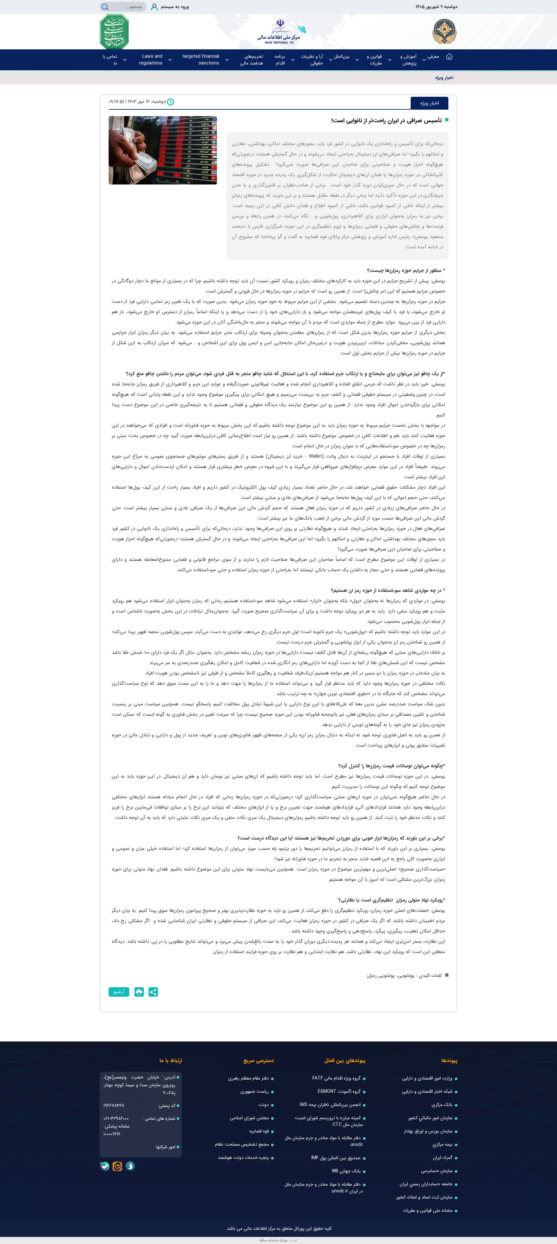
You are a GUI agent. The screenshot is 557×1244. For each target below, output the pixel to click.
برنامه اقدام (280, 60)
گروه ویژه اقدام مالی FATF (336, 1078)
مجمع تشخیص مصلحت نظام (242, 1144)
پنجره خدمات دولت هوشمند (243, 1157)
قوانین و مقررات (374, 60)
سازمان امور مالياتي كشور (430, 1118)
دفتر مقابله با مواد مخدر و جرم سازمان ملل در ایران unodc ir (324, 1188)
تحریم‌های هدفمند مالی (251, 60)
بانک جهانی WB (346, 1171)
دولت (264, 1104)
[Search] (105, 7)
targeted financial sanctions (200, 60)
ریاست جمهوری (254, 1091)
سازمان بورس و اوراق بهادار (428, 1131)
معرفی (433, 56)
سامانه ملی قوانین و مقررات (428, 1210)
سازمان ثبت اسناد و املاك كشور (424, 1197)
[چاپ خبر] (139, 992)
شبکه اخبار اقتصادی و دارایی (427, 1091)
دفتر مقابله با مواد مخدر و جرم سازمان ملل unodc (324, 1141)
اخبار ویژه (444, 78)
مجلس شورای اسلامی (249, 1118)
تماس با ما (110, 60)
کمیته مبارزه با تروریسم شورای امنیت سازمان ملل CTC (329, 1121)
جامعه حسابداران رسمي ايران (426, 1184)
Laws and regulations (150, 60)
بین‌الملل (341, 56)
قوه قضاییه (259, 1131)
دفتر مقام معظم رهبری (248, 1078)
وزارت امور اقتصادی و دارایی (427, 1078)
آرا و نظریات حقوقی (312, 60)
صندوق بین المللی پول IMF (336, 1158)
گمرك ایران (443, 1157)
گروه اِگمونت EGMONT (339, 1091)
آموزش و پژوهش (408, 60)
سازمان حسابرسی (437, 1171)
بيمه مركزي (443, 1144)
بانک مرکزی (442, 1104)
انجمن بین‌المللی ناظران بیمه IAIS (330, 1104)
